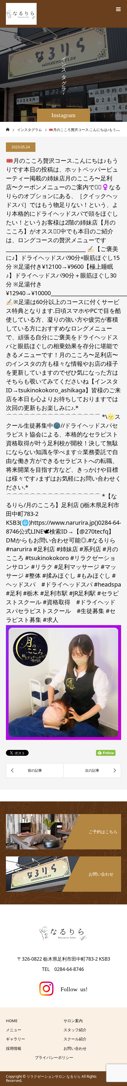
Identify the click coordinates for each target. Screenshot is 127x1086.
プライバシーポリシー (54, 1057)
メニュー (13, 1029)
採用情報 (13, 1048)
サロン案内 (73, 1020)
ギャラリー (15, 1039)
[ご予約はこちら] (63, 814)
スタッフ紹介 (75, 1029)
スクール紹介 (75, 1039)
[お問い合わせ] (63, 856)
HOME (11, 1020)
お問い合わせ (75, 1048)
